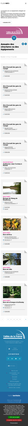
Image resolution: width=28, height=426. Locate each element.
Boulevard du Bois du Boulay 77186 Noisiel (10, 90)
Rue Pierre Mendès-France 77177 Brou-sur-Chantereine (10, 237)
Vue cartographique (23, 44)
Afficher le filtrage (25, 44)
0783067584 (7, 133)
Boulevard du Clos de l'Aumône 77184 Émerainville (11, 71)
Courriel (6, 209)
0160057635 (7, 173)
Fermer (26, 3)
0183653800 (7, 243)
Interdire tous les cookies (14, 420)
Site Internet (7, 240)
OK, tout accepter (14, 417)
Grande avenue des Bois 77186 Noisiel (9, 305)
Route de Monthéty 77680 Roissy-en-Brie (9, 147)
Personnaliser (14, 423)
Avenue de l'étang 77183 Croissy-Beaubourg (10, 202)
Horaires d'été (6, 22)
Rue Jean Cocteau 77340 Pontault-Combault (10, 128)
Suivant (25, 319)
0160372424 (7, 76)
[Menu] (14, 38)
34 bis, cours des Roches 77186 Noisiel (10, 168)
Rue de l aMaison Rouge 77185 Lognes (9, 109)
